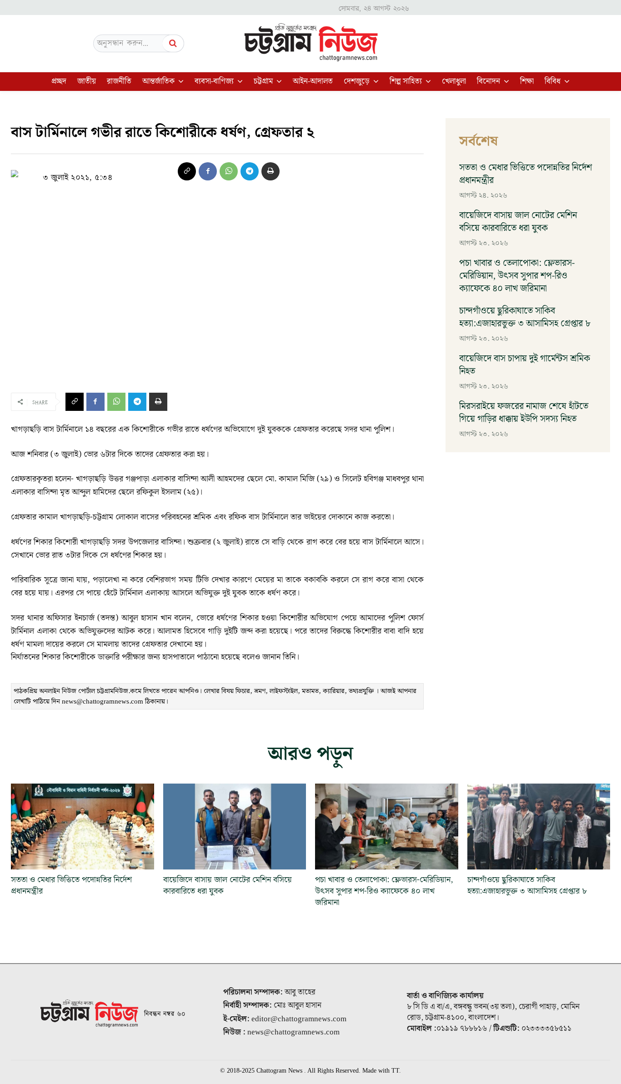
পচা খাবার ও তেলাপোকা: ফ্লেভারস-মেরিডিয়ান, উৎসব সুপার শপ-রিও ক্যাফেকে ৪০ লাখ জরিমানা (517, 276)
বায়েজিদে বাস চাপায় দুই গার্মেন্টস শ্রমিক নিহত (524, 365)
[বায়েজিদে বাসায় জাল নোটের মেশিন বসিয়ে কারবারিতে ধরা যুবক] (234, 826)
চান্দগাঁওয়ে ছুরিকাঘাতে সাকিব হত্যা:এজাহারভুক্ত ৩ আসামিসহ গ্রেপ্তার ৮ (525, 317)
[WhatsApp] (229, 171)
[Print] (270, 171)
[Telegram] (249, 171)
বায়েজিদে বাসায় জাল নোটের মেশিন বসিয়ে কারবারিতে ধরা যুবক (518, 221)
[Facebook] (208, 171)
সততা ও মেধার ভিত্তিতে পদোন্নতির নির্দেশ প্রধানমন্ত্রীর (525, 174)
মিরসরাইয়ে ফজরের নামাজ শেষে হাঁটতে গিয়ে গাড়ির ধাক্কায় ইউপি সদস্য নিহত (523, 412)
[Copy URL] (187, 171)
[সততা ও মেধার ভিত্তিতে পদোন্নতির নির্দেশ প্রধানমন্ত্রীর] (82, 826)
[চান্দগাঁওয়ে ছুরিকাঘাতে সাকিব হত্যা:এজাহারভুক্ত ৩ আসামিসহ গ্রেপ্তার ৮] (539, 826)
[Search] (173, 43)
